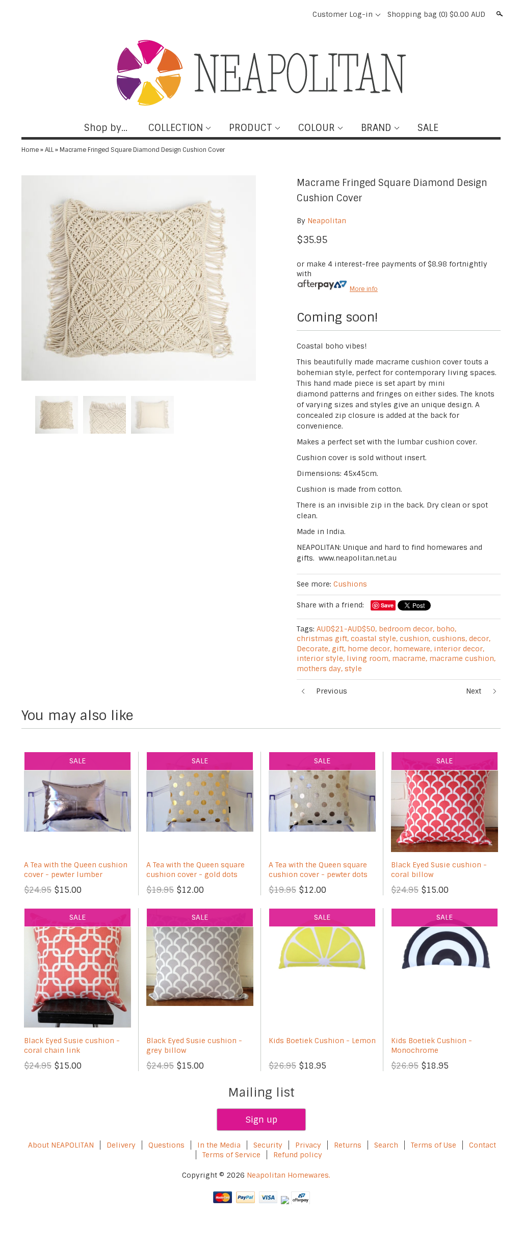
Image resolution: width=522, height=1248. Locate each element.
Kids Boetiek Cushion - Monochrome (431, 1045)
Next (473, 691)
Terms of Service (231, 1154)
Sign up (261, 1119)
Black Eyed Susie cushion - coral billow (439, 870)
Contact (482, 1145)
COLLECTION (175, 128)
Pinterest (280, 14)
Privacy (309, 1145)
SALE (427, 128)
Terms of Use (433, 1145)
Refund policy (297, 1154)
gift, (339, 648)
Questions (166, 1145)
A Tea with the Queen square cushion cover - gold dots (195, 870)
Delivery (121, 1145)
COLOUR (316, 128)
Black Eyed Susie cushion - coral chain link (72, 1045)
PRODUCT (250, 128)
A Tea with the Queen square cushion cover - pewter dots (318, 870)
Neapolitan (326, 220)
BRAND (376, 128)
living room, (368, 658)
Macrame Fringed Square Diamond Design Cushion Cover (142, 150)
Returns (347, 1145)
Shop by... (105, 128)
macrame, (409, 658)
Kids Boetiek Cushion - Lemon (322, 1040)
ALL (49, 150)
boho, (446, 628)
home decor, (370, 648)
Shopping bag (436, 14)
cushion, (415, 638)
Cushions (350, 584)
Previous (331, 691)
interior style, (321, 658)
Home (30, 150)
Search (498, 14)
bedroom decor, (406, 628)
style (353, 668)
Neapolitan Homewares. (288, 1175)
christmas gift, (323, 638)
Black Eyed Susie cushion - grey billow (194, 1045)
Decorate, (313, 648)
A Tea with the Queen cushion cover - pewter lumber (75, 870)
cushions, (449, 638)
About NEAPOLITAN (61, 1145)
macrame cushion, (462, 658)
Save (387, 605)
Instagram (297, 14)
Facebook (245, 14)
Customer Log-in (342, 14)
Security (267, 1145)
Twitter (262, 14)
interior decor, (459, 648)
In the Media (219, 1145)
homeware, (413, 648)
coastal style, (374, 638)
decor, (479, 638)
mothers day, (320, 668)
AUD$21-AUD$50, (347, 628)
